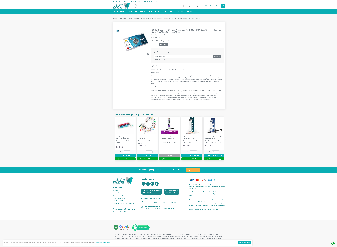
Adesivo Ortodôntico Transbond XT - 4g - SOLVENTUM (167, 138)
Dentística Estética (146, 11)
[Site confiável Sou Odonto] (141, 227)
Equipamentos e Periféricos (175, 11)
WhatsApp (156, 1)
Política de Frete (118, 195)
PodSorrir (134, 1)
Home (115, 18)
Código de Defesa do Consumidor (123, 203)
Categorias (120, 11)
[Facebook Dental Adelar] (157, 183)
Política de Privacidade (102, 242)
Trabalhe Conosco (118, 201)
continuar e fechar (244, 242)
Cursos (128, 1)
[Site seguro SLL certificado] (121, 227)
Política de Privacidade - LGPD (122, 211)
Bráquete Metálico (133, 18)
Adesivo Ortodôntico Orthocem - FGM (190, 137)
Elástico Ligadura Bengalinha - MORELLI (123, 137)
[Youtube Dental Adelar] (152, 183)
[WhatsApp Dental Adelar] (143, 183)
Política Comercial (118, 193)
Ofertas (115, 1)
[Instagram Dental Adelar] (148, 183)
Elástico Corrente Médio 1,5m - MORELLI (146, 137)
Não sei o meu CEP (160, 59)
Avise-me (163, 44)
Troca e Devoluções (119, 198)
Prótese (189, 11)
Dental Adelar (122, 1)
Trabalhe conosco (146, 1)
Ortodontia (159, 11)
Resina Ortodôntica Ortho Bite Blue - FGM (213, 137)
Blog (139, 1)
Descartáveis (133, 11)
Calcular (217, 56)
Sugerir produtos (193, 170)
